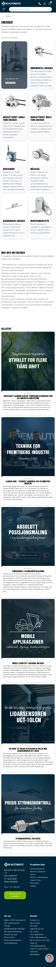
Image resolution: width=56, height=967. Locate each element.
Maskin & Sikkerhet (37, 871)
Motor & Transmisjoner (39, 877)
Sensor (32, 874)
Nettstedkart (35, 954)
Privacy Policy (9, 937)
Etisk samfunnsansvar (12, 940)
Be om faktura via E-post (39, 940)
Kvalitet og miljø (10, 934)
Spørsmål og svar (37, 929)
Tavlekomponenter (37, 869)
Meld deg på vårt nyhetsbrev (15, 895)
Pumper (33, 886)
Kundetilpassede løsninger (14, 929)
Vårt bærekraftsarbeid (12, 931)
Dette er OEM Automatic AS (15, 920)
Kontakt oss (34, 920)
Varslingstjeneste (10, 943)
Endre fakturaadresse (38, 937)
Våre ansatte (35, 923)
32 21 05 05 (12, 878)
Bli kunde (33, 926)
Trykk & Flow (35, 880)
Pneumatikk (34, 883)
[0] (49, 3)
